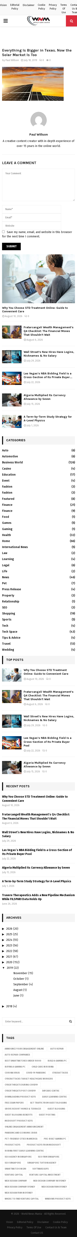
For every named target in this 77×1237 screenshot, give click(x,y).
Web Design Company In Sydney (49, 1181)
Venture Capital (14, 1175)
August (17, 990)
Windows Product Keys (58, 1199)
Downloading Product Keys (20, 1097)
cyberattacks (60, 1073)
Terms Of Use (63, 9)
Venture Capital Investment (45, 1175)
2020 (9, 962)
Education (9, 474)
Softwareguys (40, 1169)
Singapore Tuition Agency (41, 1163)
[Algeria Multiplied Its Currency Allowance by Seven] (12, 399)
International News (15, 547)
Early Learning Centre (54, 1097)
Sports (6, 619)
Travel (6, 644)
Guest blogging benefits (18, 1115)
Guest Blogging (56, 1109)
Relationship (10, 601)
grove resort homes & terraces (23, 1109)
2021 (9, 956)
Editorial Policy (14, 7)
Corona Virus (12, 1073)
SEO (4, 607)
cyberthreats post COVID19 (20, 1091)
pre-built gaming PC (55, 1139)
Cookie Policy (41, 7)
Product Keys (12, 1145)
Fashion (7, 486)
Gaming (7, 529)
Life (4, 571)
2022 (9, 951)
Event (5, 480)
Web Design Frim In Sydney (19, 1193)
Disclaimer (28, 5)
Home (6, 541)
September (20, 984)
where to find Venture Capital (22, 1199)
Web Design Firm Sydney (54, 1187)
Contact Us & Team (56, 1227)
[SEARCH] (70, 1021)
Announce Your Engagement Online (24, 1049)
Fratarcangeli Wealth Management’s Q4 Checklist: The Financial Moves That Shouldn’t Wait (49, 331)
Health (6, 535)
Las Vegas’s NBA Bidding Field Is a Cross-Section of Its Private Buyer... (48, 375)
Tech (5, 626)
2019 (10, 968)
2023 (9, 945)
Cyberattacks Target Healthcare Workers (29, 1079)
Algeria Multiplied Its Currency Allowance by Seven (45, 397)
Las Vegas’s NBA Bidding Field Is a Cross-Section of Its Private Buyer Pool (47, 741)
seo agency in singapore (18, 1157)
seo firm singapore (48, 1157)
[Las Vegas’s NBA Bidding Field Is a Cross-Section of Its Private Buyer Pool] (12, 378)
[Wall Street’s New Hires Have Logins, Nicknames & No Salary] (12, 356)
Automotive (10, 456)
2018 (9, 1006)
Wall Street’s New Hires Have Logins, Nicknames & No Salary (49, 353)
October (18, 979)
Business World (12, 462)
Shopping (8, 613)
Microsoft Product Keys (19, 1121)
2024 (9, 940)
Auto (5, 450)
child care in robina (43, 1067)
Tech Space (9, 632)
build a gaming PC (57, 1061)
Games (6, 523)
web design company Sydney (20, 1187)
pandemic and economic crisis (21, 1133)
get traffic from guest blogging (48, 1103)
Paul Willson (12, 60)
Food (5, 517)
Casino (6, 468)
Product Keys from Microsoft (44, 1145)
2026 (9, 928)
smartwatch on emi (15, 1169)
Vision (3, 5)
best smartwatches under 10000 (23, 1061)
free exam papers (14, 1103)
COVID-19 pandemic (36, 1073)
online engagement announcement (24, 1127)
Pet (4, 583)
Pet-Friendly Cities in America (21, 1139)
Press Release (11, 589)
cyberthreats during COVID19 (21, 1085)
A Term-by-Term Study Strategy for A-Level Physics (36, 881)
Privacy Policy (53, 7)
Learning (8, 559)
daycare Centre (50, 1091)
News (5, 577)
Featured (8, 499)
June (16, 995)
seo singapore (13, 1163)
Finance (7, 505)
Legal (5, 565)
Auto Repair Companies (17, 1055)
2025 (9, 934)
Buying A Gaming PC (15, 1067)
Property (8, 595)
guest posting (47, 1115)
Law (4, 553)
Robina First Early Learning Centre (24, 1151)
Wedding (8, 650)
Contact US (37, 1232)
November (20, 973)
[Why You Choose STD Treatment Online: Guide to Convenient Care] (38, 278)
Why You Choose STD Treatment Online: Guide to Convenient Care (35, 309)
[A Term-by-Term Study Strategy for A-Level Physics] (12, 421)
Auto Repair (57, 1049)
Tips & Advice (11, 638)
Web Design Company (16, 1181)
